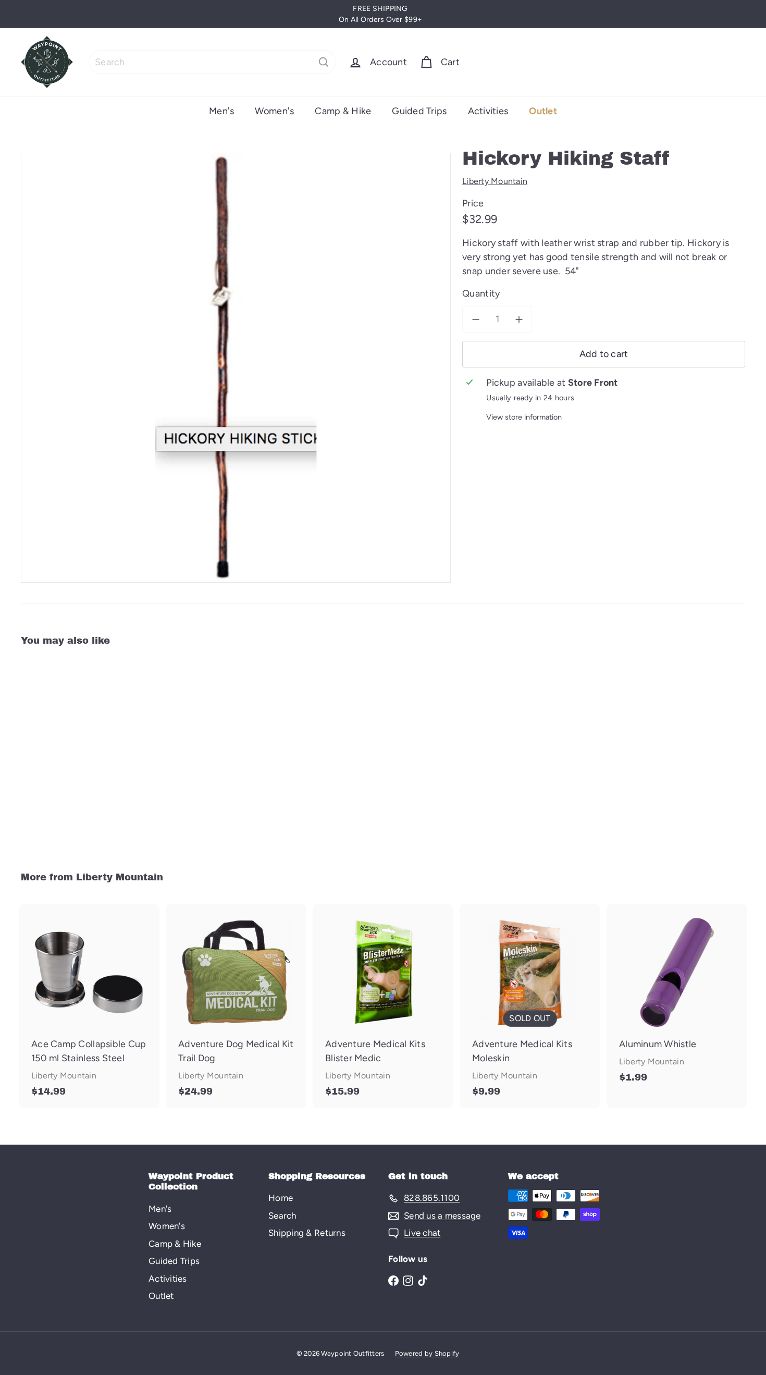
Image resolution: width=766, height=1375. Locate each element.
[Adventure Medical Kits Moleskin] (530, 1006)
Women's (274, 111)
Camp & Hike (343, 111)
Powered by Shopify (427, 1353)
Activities (488, 111)
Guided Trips (419, 111)
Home (280, 1198)
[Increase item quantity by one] (518, 319)
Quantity (481, 293)
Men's (221, 111)
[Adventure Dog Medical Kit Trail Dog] (236, 1006)
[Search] (323, 62)
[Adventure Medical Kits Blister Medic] (383, 1006)
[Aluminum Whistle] (677, 999)
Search (282, 1215)
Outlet (543, 111)
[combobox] (212, 62)
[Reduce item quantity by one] (475, 319)
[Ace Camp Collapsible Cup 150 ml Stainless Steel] (89, 1006)
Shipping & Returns (306, 1232)
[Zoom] (235, 367)
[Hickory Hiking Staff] (77, 752)
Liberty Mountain (119, 877)
